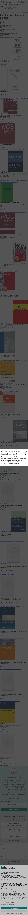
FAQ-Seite (16, 463)
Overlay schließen (25, 452)
